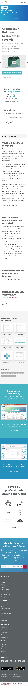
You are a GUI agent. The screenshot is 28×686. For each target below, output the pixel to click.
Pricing (3, 585)
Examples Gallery (6, 604)
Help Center (4, 620)
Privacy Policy (4, 676)
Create (3, 582)
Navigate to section (9, 136)
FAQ (2, 618)
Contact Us (4, 649)
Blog (2, 616)
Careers (3, 646)
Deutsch (3, 678)
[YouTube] (11, 661)
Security (3, 653)
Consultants (4, 627)
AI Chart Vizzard (6, 594)
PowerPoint (4, 592)
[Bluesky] (2, 661)
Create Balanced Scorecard (12, 72)
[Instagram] (15, 661)
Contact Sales (23, 2)
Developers (4, 637)
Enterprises (4, 632)
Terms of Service (13, 676)
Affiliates (3, 651)
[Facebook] (24, 661)
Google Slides (5, 589)
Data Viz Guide (5, 608)
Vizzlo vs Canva (5, 611)
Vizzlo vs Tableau (6, 613)
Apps (2, 587)
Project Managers (6, 630)
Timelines (3, 606)
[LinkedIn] (7, 661)
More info (7, 684)
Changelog (15, 297)
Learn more (7, 77)
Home (2, 580)
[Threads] (19, 661)
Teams (3, 635)
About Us (3, 644)
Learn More (14, 430)
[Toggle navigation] (2, 2)
